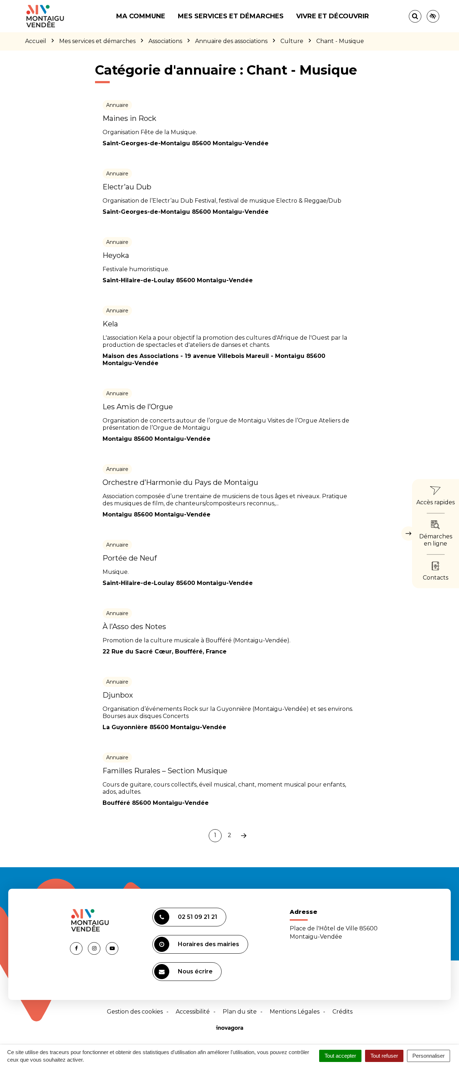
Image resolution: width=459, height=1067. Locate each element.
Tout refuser (384, 1056)
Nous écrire (195, 971)
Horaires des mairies (208, 944)
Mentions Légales (295, 1011)
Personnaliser (428, 1056)
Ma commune (140, 16)
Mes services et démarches (231, 16)
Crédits (342, 1011)
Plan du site (240, 1011)
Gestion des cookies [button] (135, 1011)
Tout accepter (340, 1056)
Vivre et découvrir (332, 16)
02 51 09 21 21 (197, 916)
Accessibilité (193, 1011)
